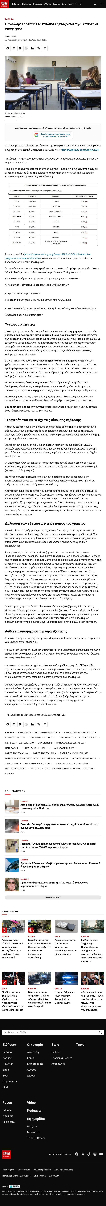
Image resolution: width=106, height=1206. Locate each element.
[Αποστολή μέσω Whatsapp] (26, 48)
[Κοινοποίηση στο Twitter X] (14, 48)
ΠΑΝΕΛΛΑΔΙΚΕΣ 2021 (63, 748)
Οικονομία (37, 4)
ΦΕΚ (50, 763)
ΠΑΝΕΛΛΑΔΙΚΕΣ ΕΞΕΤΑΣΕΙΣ (70, 743)
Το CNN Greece (36, 1138)
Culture (55, 1052)
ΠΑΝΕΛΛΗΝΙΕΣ (66, 737)
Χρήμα (31, 1058)
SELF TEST (35, 768)
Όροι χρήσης (8, 1170)
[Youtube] (101, 1154)
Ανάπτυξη (33, 1052)
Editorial (7, 1110)
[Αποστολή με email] (45, 48)
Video (31, 1103)
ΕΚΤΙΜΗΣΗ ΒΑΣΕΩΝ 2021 (47, 732)
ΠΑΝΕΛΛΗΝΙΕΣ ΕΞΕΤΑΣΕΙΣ (42, 737)
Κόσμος (56, 4)
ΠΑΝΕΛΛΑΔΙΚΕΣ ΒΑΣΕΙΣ (37, 748)
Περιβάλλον (10, 1081)
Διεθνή (31, 1075)
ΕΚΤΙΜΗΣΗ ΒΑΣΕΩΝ (15, 737)
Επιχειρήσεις (35, 1063)
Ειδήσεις (16, 4)
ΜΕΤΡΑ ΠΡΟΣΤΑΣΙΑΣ (15, 768)
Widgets (32, 1126)
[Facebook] (76, 1154)
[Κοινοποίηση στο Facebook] (7, 48)
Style (64, 4)
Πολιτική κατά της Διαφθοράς (16, 1176)
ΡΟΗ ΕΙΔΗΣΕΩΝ (15, 791)
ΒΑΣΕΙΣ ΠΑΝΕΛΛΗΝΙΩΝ (44, 753)
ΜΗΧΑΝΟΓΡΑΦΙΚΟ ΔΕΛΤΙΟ (55, 758)
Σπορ (6, 1069)
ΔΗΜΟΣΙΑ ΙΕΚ (11, 763)
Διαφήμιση (54, 1176)
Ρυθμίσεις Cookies (42, 1170)
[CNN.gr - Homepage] (4, 4)
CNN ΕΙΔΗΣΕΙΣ (45, 743)
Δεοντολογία (24, 1170)
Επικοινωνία (40, 1176)
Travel (78, 4)
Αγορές (31, 1069)
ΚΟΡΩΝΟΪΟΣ (82, 763)
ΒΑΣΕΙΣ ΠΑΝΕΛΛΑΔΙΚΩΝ (17, 753)
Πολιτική (26, 4)
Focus (71, 4)
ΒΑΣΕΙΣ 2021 (24, 732)
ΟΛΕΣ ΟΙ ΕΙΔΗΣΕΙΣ (53, 897)
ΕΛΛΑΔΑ (9, 19)
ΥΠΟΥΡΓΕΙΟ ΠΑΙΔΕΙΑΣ (33, 763)
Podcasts (34, 1111)
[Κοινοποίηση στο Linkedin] (32, 48)
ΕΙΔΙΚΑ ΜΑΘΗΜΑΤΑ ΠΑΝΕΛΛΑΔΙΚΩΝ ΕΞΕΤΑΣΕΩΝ (69, 768)
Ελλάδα (47, 4)
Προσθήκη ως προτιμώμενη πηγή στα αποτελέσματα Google (55, 135)
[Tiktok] (89, 1154)
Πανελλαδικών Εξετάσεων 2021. (81, 149)
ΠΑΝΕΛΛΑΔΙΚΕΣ (13, 748)
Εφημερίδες (36, 1119)
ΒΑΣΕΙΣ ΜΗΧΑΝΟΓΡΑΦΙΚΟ (84, 758)
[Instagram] (95, 1154)
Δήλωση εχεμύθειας (63, 1170)
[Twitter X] (82, 1154)
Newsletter (33, 1132)
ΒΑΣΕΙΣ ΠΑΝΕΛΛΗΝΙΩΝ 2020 (74, 753)
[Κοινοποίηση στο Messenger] (20, 48)
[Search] (100, 1032)
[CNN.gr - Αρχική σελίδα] (6, 1154)
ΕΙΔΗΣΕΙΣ (10, 743)
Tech (5, 1075)
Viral (5, 1087)
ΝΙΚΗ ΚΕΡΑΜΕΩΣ (64, 763)
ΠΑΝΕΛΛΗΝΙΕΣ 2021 (88, 737)
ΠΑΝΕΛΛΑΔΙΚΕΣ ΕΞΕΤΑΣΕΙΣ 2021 (21, 758)
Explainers (9, 1121)
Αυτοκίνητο (58, 1063)
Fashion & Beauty (61, 1058)
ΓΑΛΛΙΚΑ (9, 773)
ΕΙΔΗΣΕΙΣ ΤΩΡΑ (26, 743)
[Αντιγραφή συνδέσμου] (38, 48)
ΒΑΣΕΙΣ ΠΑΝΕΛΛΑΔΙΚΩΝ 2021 (79, 732)
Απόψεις (8, 1116)
